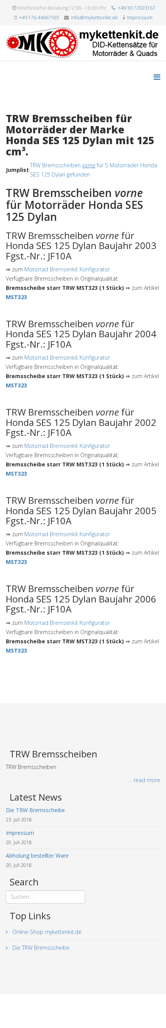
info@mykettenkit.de (94, 17)
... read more (144, 780)
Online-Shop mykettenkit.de (46, 931)
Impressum (139, 17)
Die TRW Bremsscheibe (40, 947)
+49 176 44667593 (39, 17)
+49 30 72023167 (136, 8)
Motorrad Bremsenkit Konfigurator (67, 269)
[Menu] (157, 77)
